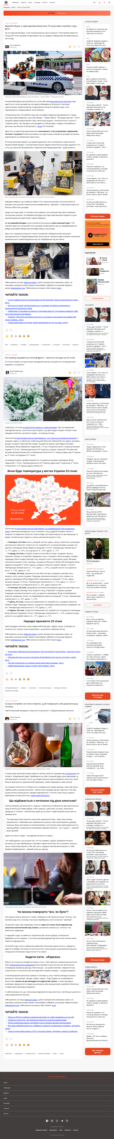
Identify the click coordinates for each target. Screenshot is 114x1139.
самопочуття (30, 1053)
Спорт (61, 1130)
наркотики (46, 345)
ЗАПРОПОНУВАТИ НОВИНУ (57, 1077)
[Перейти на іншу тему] (99, 2)
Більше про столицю (97, 696)
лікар (55, 1053)
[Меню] (109, 2)
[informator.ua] (6, 2)
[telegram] (62, 1121)
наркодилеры (34, 345)
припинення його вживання (22, 965)
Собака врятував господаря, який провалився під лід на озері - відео (38, 322)
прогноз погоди (45, 688)
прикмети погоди (11, 691)
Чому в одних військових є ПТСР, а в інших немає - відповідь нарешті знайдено (43, 1031)
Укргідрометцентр (11, 688)
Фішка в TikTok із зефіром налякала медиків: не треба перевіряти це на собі (41, 1017)
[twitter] (57, 1121)
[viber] (67, 1121)
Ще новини (98, 605)
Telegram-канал (30, 999)
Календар (37, 2)
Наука (30, 2)
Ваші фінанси (53, 1130)
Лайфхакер (15, 2)
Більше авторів (97, 298)
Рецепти (44, 2)
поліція (23, 345)
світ (6, 345)
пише (39, 126)
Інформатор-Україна (41, 1130)
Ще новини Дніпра (97, 1051)
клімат (23, 688)
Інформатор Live (12, 1005)
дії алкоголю (70, 773)
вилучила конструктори (60, 101)
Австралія (66, 345)
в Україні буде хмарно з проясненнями (40, 427)
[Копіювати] (79, 46)
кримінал (14, 345)
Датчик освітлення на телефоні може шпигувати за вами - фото (36, 663)
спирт (62, 1053)
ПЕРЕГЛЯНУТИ (98, 244)
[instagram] (52, 1121)
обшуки (75, 345)
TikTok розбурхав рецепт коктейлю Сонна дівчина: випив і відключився (39, 1023)
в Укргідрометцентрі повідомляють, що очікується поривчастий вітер (45, 438)
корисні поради (44, 1053)
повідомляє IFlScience (40, 795)
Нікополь (75, 1130)
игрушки (56, 345)
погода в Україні (60, 688)
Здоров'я (23, 2)
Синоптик (32, 688)
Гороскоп (52, 2)
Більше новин (98, 216)
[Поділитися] (74, 46)
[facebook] (47, 1121)
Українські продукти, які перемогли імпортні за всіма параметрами (37, 1020)
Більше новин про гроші (98, 791)
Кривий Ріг (68, 1130)
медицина (19, 1053)
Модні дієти (62, 13)
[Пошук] (104, 2)
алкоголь (8, 1053)
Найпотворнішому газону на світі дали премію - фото (31, 665)
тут (54, 1005)
